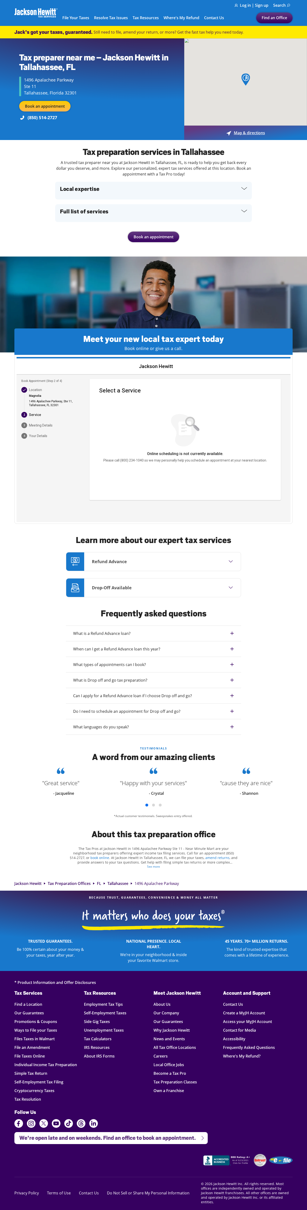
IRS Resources (97, 1047)
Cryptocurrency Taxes (34, 1090)
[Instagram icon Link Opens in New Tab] (31, 1124)
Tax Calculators (98, 1038)
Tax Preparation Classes (175, 1082)
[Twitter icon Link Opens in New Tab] (43, 1124)
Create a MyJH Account (244, 1013)
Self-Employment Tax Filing (38, 1082)
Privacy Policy (26, 1193)
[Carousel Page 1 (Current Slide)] (146, 805)
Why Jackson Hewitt (172, 1030)
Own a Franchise (169, 1090)
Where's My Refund (181, 18)
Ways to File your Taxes (35, 1030)
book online (99, 857)
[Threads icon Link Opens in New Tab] (81, 1124)
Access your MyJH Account (247, 1021)
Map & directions (245, 132)
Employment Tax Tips (103, 1004)
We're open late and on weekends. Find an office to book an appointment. (105, 1136)
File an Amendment (32, 1047)
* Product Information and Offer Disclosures (55, 982)
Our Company (166, 1013)
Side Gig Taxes (97, 1021)
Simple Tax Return (30, 1073)
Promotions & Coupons (35, 1021)
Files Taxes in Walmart (34, 1038)
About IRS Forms (99, 1056)
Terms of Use (59, 1193)
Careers (161, 1056)
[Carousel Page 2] (153, 805)
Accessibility (234, 1038)
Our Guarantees (29, 1013)
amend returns (217, 857)
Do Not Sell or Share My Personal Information (148, 1193)
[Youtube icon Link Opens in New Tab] (56, 1124)
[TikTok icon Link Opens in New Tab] (68, 1124)
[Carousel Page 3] (160, 805)
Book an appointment (45, 106)
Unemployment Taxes (104, 1030)
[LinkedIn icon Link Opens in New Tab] (93, 1125)
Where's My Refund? (241, 1056)
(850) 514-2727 (42, 117)
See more (153, 867)
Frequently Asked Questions (249, 1047)
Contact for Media (239, 1030)
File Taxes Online (29, 1056)
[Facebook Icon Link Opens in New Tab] (18, 1124)
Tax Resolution (28, 1099)
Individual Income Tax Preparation (45, 1064)
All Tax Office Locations (175, 1047)
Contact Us (214, 18)
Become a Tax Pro (170, 1073)
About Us (162, 1004)
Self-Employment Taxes (105, 1013)
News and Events (169, 1038)
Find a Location (28, 1004)
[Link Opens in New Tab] (227, 1161)
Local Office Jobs (169, 1064)
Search (279, 5)
